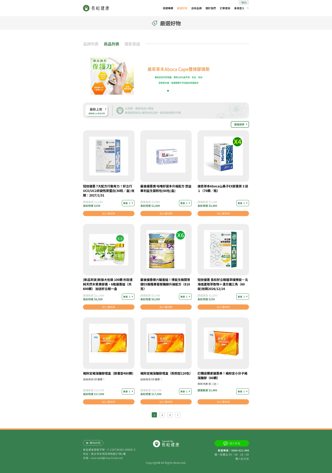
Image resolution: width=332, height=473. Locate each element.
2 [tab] (168, 90)
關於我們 (211, 8)
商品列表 (111, 44)
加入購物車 (108, 213)
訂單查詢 (225, 8)
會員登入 (239, 8)
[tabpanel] (166, 75)
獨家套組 (132, 44)
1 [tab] (164, 90)
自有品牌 (196, 8)
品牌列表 (91, 44)
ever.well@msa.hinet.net (107, 458)
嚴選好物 (182, 8)
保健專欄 (168, 8)
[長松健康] (96, 8)
